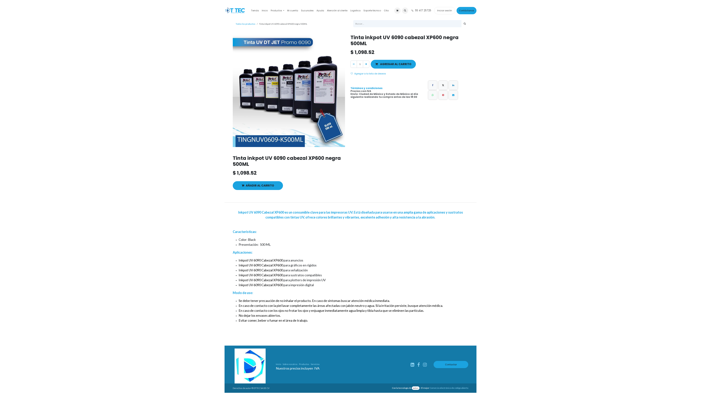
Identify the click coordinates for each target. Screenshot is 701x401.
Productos (304, 364)
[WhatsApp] (432, 95)
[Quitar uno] (353, 64)
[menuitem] (255, 10)
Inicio (278, 364)
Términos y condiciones (366, 88)
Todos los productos (245, 23)
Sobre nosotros (290, 364)
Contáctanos (466, 10)
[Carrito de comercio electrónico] (397, 10)
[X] (443, 85)
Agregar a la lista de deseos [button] (370, 73)
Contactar (451, 364)
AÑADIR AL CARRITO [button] (260, 185)
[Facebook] (432, 85)
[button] (405, 10)
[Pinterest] (443, 95)
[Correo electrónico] (453, 95)
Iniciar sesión (444, 10)
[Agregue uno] (366, 64)
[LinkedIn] (453, 85)
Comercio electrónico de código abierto (449, 388)
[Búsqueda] (464, 23)
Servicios (315, 364)
